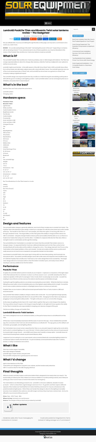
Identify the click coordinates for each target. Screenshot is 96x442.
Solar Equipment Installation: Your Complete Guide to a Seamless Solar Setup (82, 65)
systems (27, 36)
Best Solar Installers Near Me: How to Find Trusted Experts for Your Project (83, 40)
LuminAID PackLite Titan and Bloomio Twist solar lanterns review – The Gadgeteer (36, 31)
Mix (60, 39)
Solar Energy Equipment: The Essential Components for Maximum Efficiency (83, 46)
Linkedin (53, 39)
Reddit (34, 39)
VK (40, 39)
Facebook (26, 39)
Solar (46, 36)
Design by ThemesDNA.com (48, 433)
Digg (46, 39)
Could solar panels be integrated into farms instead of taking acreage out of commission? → (54, 420)
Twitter (18, 39)
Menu (49, 23)
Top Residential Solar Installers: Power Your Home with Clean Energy (83, 59)
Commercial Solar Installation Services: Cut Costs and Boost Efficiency (81, 53)
